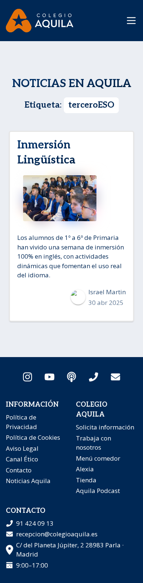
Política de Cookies (33, 437)
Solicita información (105, 427)
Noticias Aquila (28, 480)
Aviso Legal (22, 448)
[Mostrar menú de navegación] (131, 20)
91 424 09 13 (35, 523)
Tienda (86, 480)
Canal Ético (22, 459)
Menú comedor (98, 458)
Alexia (85, 469)
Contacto (19, 470)
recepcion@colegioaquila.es (57, 534)
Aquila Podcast (98, 490)
